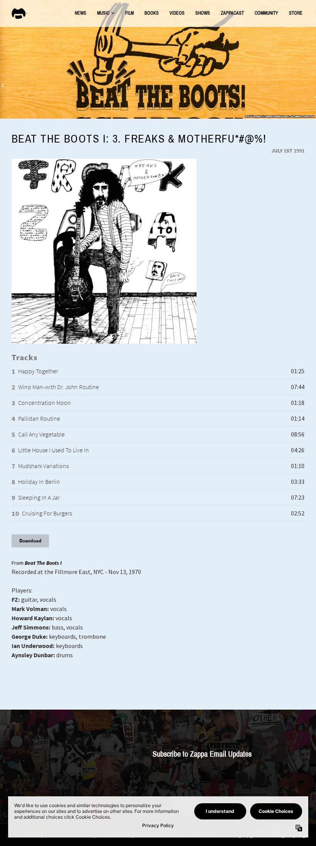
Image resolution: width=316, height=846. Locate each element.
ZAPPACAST (232, 13)
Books (152, 13)
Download (30, 540)
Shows (202, 13)
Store (296, 13)
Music (103, 13)
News (80, 13)
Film (129, 13)
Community (266, 13)
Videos (177, 13)
